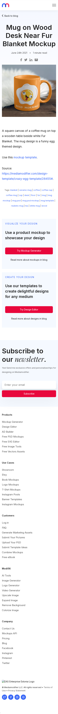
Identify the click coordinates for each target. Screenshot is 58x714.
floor (33, 195)
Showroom (8, 469)
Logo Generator (10, 585)
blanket (13, 190)
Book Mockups (10, 479)
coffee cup (47, 190)
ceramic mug (25, 190)
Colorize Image (10, 610)
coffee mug (11, 195)
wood (44, 206)
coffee (36, 190)
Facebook (7, 648)
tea (26, 206)
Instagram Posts (11, 494)
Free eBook (8, 557)
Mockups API (9, 633)
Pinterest (7, 658)
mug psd (16, 200)
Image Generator (11, 580)
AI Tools (6, 575)
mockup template (25, 157)
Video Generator (11, 590)
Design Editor (9, 426)
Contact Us (8, 628)
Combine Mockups (12, 552)
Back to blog (11, 15)
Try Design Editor (29, 309)
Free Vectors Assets (13, 451)
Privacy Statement (16, 690)
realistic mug (17, 206)
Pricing (6, 638)
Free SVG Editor (10, 441)
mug (44, 195)
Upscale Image (10, 595)
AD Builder (8, 431)
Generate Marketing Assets (17, 532)
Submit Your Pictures (13, 537)
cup (21, 195)
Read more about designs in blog (29, 318)
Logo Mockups (10, 484)
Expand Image (10, 600)
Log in (5, 522)
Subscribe (29, 393)
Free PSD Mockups (13, 436)
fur (38, 195)
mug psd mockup (30, 200)
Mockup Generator (12, 421)
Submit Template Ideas (14, 547)
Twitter (6, 663)
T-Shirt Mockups (11, 489)
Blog (4, 643)
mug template (47, 200)
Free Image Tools (11, 446)
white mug (35, 206)
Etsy (4, 474)
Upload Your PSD (11, 542)
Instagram (7, 653)
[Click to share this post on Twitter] (25, 59)
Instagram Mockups (13, 504)
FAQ (4, 527)
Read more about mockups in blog (29, 259)
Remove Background (13, 605)
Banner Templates (12, 499)
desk (26, 195)
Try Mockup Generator (29, 250)
